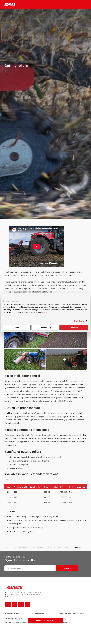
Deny (17, 328)
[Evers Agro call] (83, 4)
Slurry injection (38, 614)
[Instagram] (14, 604)
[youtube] (21, 604)
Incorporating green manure (15, 622)
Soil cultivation (64, 622)
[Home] (7, 4)
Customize (44, 328)
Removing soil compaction (15, 618)
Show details (79, 321)
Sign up (67, 568)
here (45, 312)
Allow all (74, 328)
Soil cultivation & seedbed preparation (72, 614)
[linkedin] (27, 604)
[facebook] (8, 604)
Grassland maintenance (14, 614)
